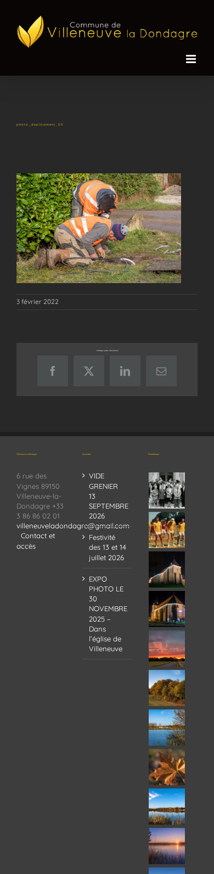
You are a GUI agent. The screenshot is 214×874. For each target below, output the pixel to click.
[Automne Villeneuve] (167, 767)
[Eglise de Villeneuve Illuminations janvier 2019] (167, 609)
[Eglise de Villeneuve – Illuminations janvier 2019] (167, 569)
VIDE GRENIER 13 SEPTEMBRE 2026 (107, 495)
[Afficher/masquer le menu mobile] (192, 59)
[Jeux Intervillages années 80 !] (167, 530)
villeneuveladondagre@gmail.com (72, 525)
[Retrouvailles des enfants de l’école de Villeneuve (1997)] (167, 490)
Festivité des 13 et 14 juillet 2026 (107, 547)
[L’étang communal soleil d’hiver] (167, 846)
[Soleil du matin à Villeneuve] (167, 648)
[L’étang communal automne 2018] (167, 806)
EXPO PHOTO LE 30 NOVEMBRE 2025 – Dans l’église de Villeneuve (107, 613)
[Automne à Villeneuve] (167, 688)
